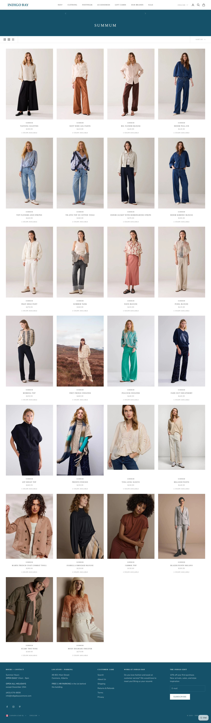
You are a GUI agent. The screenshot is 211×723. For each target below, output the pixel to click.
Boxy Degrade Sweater (80, 649)
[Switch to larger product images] (5, 39)
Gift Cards (120, 5)
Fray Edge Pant (29, 304)
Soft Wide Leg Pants (80, 126)
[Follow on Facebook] (7, 707)
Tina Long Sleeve (131, 482)
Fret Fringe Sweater (80, 393)
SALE (150, 5)
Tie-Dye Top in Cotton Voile (80, 215)
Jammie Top (131, 565)
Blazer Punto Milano (181, 565)
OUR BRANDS (137, 5)
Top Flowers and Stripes (29, 215)
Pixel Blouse (181, 304)
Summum (29, 122)
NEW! (60, 5)
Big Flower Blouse (131, 126)
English (181, 5)
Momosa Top (29, 393)
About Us (102, 679)
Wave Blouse (130, 304)
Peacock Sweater (131, 393)
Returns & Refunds (106, 688)
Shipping (101, 683)
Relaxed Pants (181, 482)
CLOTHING (72, 5)
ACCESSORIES (103, 5)
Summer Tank (80, 304)
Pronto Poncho (80, 482)
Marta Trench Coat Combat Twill (29, 565)
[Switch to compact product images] (13, 39)
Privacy (101, 697)
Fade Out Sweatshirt (181, 393)
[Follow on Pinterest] (20, 707)
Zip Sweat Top (29, 482)
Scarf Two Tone (29, 649)
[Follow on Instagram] (13, 707)
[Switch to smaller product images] (9, 39)
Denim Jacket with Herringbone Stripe (131, 215)
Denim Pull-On (181, 126)
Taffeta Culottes (29, 126)
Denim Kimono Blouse (181, 215)
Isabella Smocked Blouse (80, 565)
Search (101, 675)
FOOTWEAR (87, 5)
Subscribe (180, 696)
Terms (100, 692)
